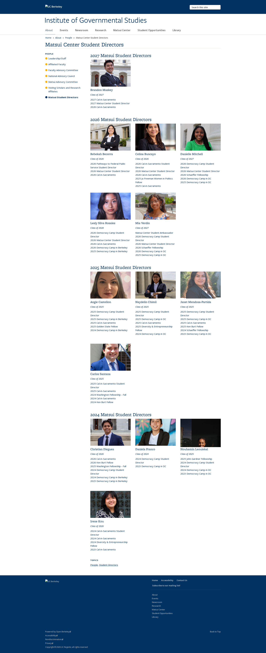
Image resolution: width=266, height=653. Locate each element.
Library (177, 30)
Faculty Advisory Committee (63, 70)
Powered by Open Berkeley (58, 631)
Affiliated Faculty (57, 64)
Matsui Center (122, 30)
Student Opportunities (152, 30)
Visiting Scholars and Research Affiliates (64, 89)
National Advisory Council (61, 76)
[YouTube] (66, 586)
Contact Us (182, 580)
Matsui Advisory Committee (63, 81)
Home (48, 37)
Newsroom (82, 30)
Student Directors (108, 564)
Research (101, 30)
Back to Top (215, 631)
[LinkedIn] (60, 586)
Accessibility (167, 580)
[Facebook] (48, 586)
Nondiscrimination (54, 639)
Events (64, 30)
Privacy (49, 643)
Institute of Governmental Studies (95, 20)
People (68, 37)
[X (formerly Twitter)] (54, 586)
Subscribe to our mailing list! (166, 585)
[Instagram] (72, 586)
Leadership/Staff (57, 58)
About (49, 30)
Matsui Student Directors (63, 97)
